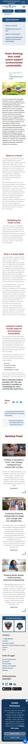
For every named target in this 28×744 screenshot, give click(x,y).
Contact (5, 641)
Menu (21, 6)
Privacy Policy (6, 664)
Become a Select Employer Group (13, 645)
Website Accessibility (9, 666)
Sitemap (5, 670)
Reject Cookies (14, 733)
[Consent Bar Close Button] (27, 700)
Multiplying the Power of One (13, 30)
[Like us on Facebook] (3, 684)
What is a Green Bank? (12, 34)
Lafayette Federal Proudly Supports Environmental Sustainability (13, 39)
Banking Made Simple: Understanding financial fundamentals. (14, 577)
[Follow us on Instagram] (6, 684)
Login (20, 11)
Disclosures (6, 661)
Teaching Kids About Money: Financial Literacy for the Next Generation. (14, 413)
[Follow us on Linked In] (15, 684)
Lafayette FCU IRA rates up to (11, 2)
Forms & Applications (9, 659)
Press (4, 650)
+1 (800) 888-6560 (7, 639)
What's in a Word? (11, 26)
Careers (5, 647)
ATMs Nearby (7, 11)
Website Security (7, 668)
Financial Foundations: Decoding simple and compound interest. (16, 422)
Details (23, 2)
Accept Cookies (14, 737)
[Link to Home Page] (9, 7)
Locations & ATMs (8, 643)
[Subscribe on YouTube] (10, 684)
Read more (14, 488)
